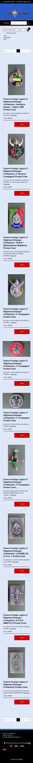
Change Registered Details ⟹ (12, 737)
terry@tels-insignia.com (23, 1)
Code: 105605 (7, 325)
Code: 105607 (7, 187)
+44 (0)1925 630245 (9, 1)
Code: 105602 (7, 498)
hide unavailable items (6, 37)
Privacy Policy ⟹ (8, 735)
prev (4, 51)
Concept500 (19, 759)
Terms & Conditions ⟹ (10, 733)
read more (14, 115)
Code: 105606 (7, 258)
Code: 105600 (7, 631)
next (16, 54)
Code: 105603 (7, 429)
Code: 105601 (7, 564)
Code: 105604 (7, 377)
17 (28, 51)
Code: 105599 (7, 696)
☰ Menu (6, 23)
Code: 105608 (7, 118)
